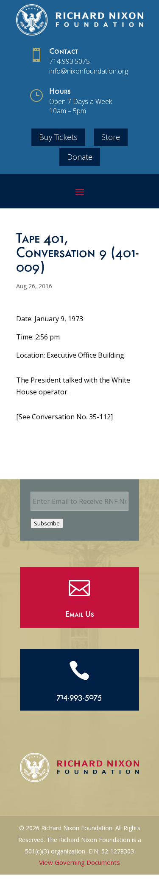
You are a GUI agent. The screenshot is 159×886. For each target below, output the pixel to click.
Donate (79, 157)
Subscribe (47, 523)
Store (110, 137)
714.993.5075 (69, 61)
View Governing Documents (79, 862)
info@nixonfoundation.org (88, 71)
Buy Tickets (58, 137)
